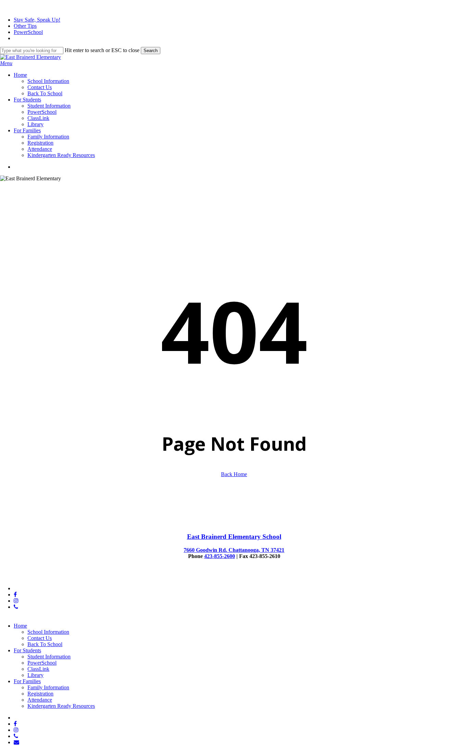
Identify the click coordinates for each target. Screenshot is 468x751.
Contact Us (39, 638)
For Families (27, 681)
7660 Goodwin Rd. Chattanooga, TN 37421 (234, 550)
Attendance (39, 700)
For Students (27, 650)
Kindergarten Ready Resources (61, 706)
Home (20, 626)
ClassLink (38, 669)
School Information (48, 632)
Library (35, 675)
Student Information (49, 656)
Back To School (44, 644)
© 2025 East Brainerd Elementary (36, 577)
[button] (6, 63)
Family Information (48, 687)
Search (151, 50)
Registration (40, 694)
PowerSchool (42, 663)
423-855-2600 (219, 556)
